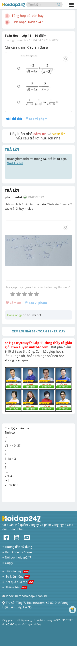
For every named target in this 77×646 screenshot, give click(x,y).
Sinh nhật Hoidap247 (27, 22)
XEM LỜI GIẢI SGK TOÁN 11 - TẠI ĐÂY (38, 331)
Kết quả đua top (19, 582)
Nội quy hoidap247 (18, 557)
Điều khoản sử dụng (18, 552)
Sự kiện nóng (17, 576)
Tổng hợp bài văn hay (27, 15)
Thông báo (16, 587)
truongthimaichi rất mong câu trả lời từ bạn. (37, 161)
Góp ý (9, 563)
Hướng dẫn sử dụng (18, 547)
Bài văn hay (16, 571)
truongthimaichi (15, 40)
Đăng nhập (14, 315)
